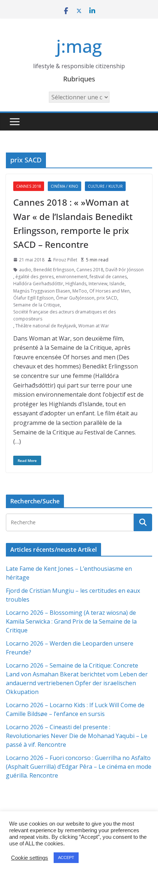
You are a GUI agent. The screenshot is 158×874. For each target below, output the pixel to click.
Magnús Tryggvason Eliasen (41, 291)
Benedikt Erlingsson (53, 270)
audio (25, 270)
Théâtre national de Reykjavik (45, 326)
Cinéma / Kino (64, 186)
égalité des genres (34, 276)
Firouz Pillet (65, 260)
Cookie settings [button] (29, 858)
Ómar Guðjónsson (75, 298)
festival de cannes (108, 276)
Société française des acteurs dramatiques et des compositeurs (64, 315)
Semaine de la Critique (36, 305)
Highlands (75, 283)
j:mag (79, 46)
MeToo (79, 291)
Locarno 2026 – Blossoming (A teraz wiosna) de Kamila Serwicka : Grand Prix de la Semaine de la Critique (71, 621)
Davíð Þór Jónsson (124, 270)
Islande (117, 283)
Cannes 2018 (28, 186)
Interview (98, 283)
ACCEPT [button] (66, 857)
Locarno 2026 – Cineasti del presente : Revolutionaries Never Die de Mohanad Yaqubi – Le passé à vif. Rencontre (76, 736)
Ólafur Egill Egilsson (33, 298)
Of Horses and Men (109, 291)
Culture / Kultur (105, 186)
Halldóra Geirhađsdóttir (38, 283)
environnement (71, 276)
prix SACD (107, 298)
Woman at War (93, 326)
